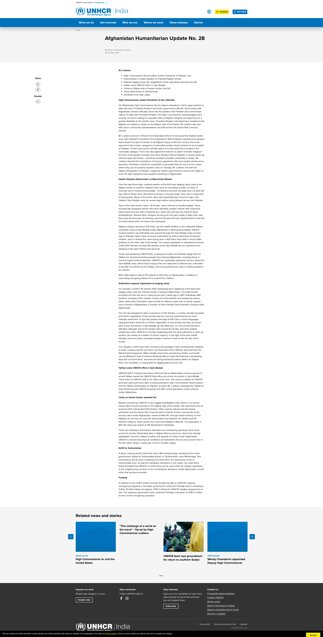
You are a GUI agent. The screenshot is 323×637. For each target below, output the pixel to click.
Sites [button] (209, 12)
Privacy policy (204, 624)
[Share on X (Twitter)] (38, 84)
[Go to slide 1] (161, 576)
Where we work (153, 22)
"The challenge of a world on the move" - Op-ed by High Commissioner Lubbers (138, 529)
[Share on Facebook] (38, 89)
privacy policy (111, 634)
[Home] (93, 11)
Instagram (127, 598)
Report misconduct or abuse (221, 605)
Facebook (121, 598)
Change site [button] (99, 2)
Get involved (108, 22)
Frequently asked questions (220, 593)
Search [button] (201, 12)
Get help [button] (241, 11)
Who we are (129, 22)
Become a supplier (216, 613)
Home (78, 30)
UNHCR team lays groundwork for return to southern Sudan (183, 558)
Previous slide (70, 536)
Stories (198, 22)
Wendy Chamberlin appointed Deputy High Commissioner (226, 561)
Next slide (252, 536)
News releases (179, 22)
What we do (86, 22)
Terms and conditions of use (225, 624)
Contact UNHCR (215, 597)
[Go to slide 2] (163, 576)
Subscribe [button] (171, 606)
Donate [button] (224, 11)
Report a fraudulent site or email (223, 609)
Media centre (213, 601)
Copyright (243, 624)
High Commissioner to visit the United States (95, 561)
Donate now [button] (84, 599)
